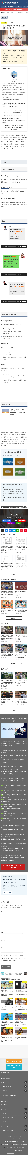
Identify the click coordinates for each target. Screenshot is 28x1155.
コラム (7, 12)
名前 (2, 932)
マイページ (4, 1091)
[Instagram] (8, 127)
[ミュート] (21, 246)
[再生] (3, 246)
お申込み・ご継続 (6, 1086)
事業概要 (9, 1136)
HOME (3, 12)
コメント (4, 912)
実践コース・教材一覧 (7, 1117)
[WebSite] (8, 125)
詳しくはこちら (7, 892)
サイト (3, 948)
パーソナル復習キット (7, 1130)
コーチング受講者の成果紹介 (11, 1141)
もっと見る (14, 574)
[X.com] (13, 125)
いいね (4, 17)
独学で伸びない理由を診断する (14, 1067)
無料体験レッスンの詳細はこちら (12, 61)
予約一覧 (3, 1113)
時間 (22, 507)
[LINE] (18, 523)
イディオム (4, 22)
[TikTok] (21, 127)
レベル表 (3, 1122)
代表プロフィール (17, 1136)
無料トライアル (5, 1082)
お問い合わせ (9, 1150)
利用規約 (5, 960)
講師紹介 (3, 1109)
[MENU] (26, 2)
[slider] (24, 246)
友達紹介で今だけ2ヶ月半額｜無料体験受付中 (14, 9)
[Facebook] (20, 125)
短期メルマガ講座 (6, 1072)
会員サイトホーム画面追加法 (8, 1095)
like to (12, 229)
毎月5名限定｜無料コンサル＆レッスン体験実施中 (13, 867)
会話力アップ (13, 12)
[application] (14, 246)
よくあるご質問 (20, 1147)
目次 (5, 162)
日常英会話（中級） (14, 507)
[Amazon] (14, 129)
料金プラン (4, 1105)
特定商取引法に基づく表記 (14, 1139)
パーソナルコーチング (7, 1126)
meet (8, 257)
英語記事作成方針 (18, 1150)
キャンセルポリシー (6, 1144)
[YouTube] (15, 127)
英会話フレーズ (21, 12)
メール (3, 940)
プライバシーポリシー (18, 958)
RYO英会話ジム (10, 1153)
